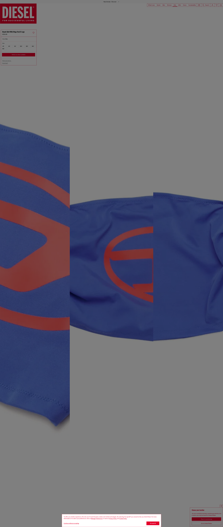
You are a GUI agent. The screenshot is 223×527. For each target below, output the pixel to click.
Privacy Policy (113, 518)
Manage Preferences (97, 518)
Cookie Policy (123, 518)
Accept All (153, 523)
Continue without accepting (71, 523)
